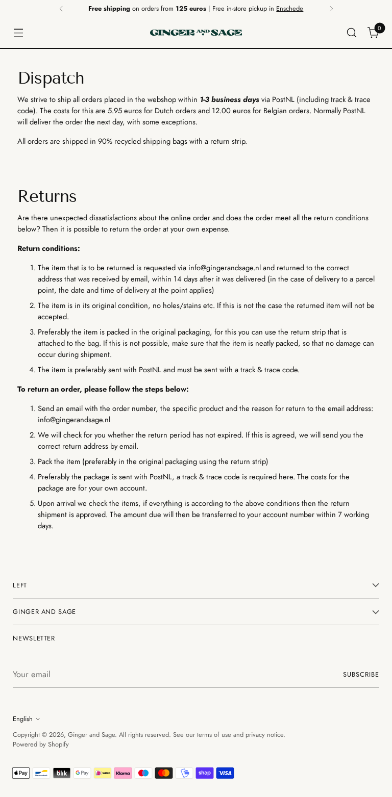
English (23, 719)
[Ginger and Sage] (196, 33)
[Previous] (61, 8)
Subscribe (361, 674)
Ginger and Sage (91, 734)
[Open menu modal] (18, 32)
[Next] (331, 8)
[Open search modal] (351, 32)
